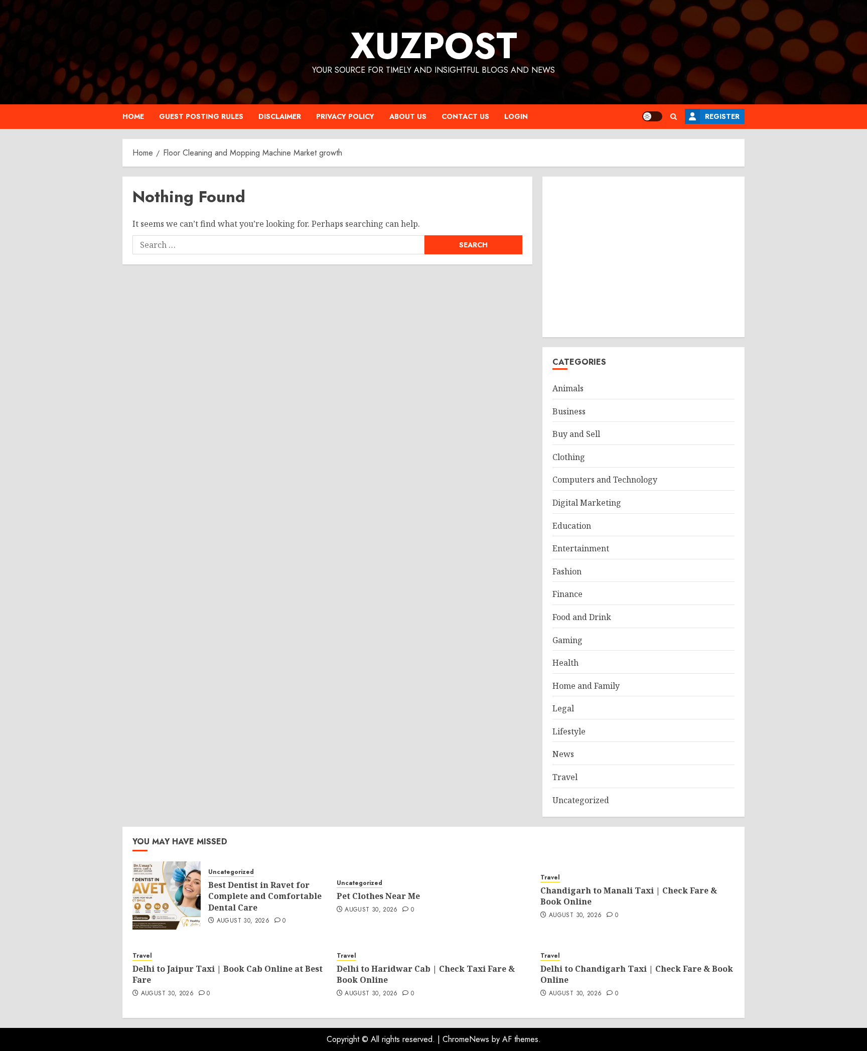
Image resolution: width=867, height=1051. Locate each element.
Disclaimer (279, 116)
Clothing (568, 457)
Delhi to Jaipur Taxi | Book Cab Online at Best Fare (227, 974)
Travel (564, 777)
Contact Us (465, 116)
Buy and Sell (576, 433)
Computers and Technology (604, 479)
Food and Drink (581, 617)
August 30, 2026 (243, 921)
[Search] (673, 116)
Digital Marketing (586, 502)
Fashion (567, 571)
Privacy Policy (345, 116)
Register (722, 116)
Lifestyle (569, 731)
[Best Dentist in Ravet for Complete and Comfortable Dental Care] (166, 895)
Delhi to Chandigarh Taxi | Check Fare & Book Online (636, 974)
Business (569, 411)
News (563, 754)
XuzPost (433, 46)
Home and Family (586, 685)
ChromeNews (466, 1039)
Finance (567, 593)
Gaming (567, 640)
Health (565, 662)
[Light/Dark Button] (652, 116)
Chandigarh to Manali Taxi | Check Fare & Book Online (628, 896)
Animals (568, 388)
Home (133, 116)
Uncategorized (580, 800)
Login (516, 116)
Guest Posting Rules (201, 116)
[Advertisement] (643, 257)
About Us (407, 116)
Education (571, 525)
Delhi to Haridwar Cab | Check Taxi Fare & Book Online (426, 974)
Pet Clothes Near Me (378, 896)
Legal (563, 708)
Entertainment (580, 548)
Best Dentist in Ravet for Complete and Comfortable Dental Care (265, 896)
